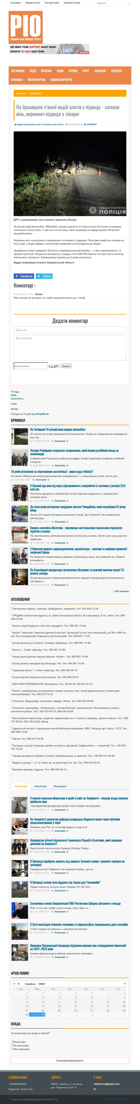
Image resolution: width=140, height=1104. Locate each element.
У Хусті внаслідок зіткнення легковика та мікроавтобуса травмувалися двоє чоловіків (79, 924)
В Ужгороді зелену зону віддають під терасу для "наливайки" (65, 882)
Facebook (26, 276)
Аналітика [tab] (41, 786)
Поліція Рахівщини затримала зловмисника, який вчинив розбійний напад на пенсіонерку (74, 452)
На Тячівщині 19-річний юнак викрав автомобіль (57, 429)
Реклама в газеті (32, 2)
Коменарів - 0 (61, 440)
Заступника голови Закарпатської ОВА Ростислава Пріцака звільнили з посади (75, 903)
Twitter (47, 276)
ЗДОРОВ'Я (116, 71)
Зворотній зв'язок (72, 2)
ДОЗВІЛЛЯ (100, 71)
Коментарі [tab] (21, 786)
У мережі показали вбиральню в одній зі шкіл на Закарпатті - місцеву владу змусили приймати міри (79, 800)
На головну (15, 2)
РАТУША (73, 71)
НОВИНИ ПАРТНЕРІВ (61, 80)
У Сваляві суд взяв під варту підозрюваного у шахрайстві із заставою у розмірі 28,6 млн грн (77, 487)
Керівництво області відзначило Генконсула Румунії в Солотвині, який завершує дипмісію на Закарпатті (76, 842)
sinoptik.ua (42, 413)
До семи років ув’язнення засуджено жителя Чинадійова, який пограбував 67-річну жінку (78, 508)
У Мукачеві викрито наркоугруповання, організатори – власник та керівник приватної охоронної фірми (78, 550)
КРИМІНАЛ (17, 80)
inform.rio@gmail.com (107, 1084)
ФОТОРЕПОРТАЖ (36, 80)
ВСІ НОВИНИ (18, 71)
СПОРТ (85, 71)
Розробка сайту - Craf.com (118, 1099)
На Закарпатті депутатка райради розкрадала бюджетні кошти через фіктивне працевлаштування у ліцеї (75, 821)
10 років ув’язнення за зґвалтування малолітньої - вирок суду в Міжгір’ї (52, 471)
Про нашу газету (52, 2)
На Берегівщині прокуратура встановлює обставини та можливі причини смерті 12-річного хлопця (77, 571)
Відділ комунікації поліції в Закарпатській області (40, 124)
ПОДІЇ (33, 71)
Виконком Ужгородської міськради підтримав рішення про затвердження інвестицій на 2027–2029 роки (78, 947)
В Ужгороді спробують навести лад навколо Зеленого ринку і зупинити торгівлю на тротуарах (77, 863)
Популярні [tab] (60, 786)
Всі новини (122, 591)
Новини (21, 93)
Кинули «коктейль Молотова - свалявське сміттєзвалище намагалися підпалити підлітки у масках (76, 529)
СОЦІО (60, 71)
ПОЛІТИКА (46, 71)
